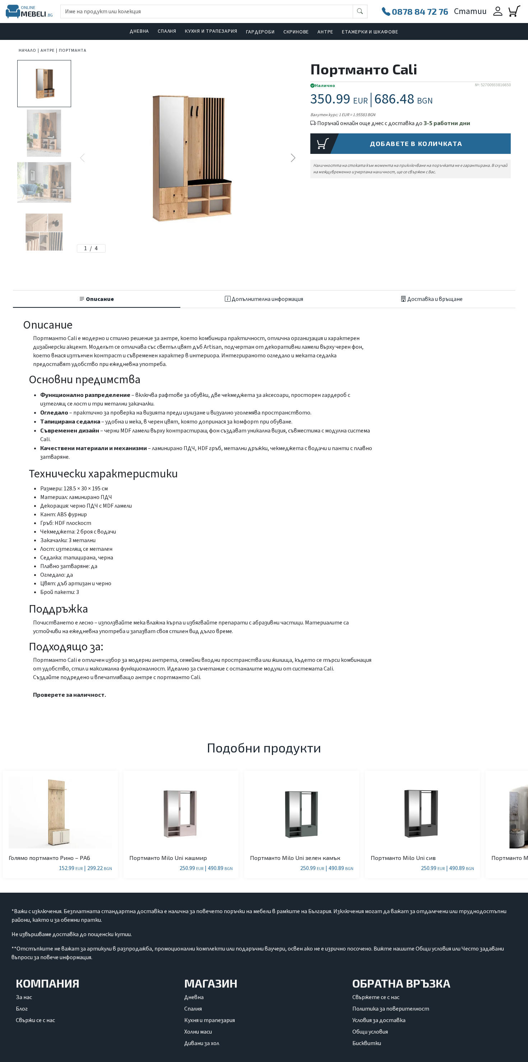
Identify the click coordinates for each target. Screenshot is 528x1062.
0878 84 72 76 (420, 11)
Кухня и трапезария (211, 31)
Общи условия (370, 1032)
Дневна (139, 31)
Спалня (167, 31)
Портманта (73, 50)
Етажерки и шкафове (370, 32)
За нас (24, 997)
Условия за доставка (379, 1020)
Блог (22, 1009)
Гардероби (260, 32)
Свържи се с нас (35, 1020)
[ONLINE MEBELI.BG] (13, 11)
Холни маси (198, 1032)
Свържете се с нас (375, 997)
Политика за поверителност (390, 1009)
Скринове (296, 32)
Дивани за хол (201, 1043)
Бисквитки (366, 1043)
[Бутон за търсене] (360, 11)
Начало (27, 50)
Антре (325, 32)
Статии (470, 11)
